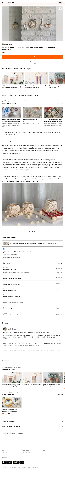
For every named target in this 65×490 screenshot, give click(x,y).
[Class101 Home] (9, 2)
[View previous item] (59, 104)
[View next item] (62, 104)
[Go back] (3, 2)
